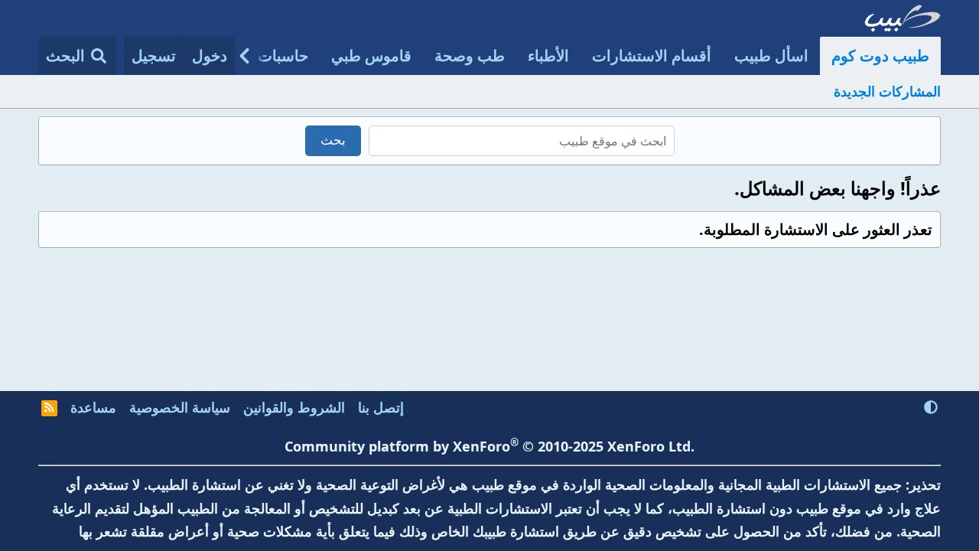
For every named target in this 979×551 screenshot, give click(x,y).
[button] (931, 407)
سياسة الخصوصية (179, 407)
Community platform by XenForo (489, 446)
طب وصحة (469, 55)
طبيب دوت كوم (880, 55)
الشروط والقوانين (294, 407)
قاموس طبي (371, 55)
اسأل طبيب (771, 55)
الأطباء (548, 55)
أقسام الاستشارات (651, 55)
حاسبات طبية (266, 55)
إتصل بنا (381, 407)
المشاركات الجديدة (887, 91)
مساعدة (93, 407)
